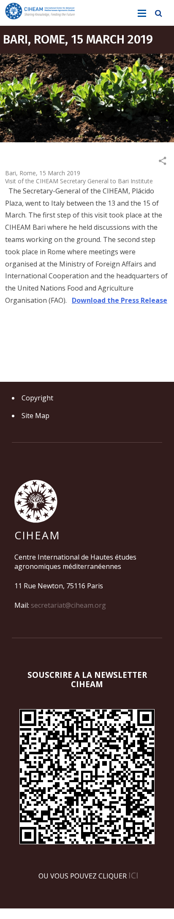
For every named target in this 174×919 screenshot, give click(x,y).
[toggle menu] (142, 13)
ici (133, 875)
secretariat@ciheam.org (68, 605)
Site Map (35, 415)
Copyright (37, 397)
